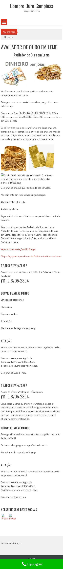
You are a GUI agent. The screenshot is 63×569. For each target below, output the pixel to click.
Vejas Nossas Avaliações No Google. (18, 249)
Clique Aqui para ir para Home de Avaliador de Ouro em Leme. (31, 256)
